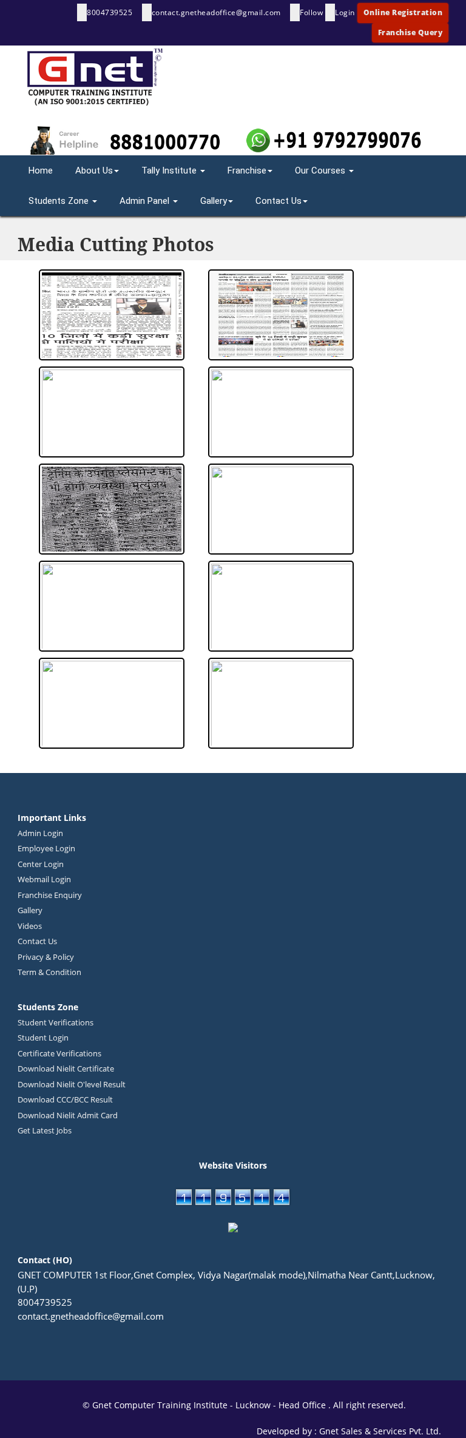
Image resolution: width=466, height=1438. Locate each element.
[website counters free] (233, 1195)
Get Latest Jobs (45, 1130)
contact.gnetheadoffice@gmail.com (217, 12)
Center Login (41, 864)
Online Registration (403, 12)
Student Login (43, 1037)
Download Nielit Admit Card (68, 1115)
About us (94, 170)
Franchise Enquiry (50, 894)
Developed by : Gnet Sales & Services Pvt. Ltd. (352, 1431)
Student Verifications (55, 1022)
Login (345, 12)
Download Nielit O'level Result (72, 1084)
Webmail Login (44, 879)
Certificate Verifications (59, 1053)
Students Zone (60, 200)
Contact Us (278, 200)
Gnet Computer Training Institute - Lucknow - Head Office (210, 1405)
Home (41, 170)
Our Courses (321, 170)
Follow (311, 12)
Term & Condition (49, 972)
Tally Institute (170, 170)
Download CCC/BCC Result (65, 1099)
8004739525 (111, 12)
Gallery (213, 200)
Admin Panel (146, 200)
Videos (30, 925)
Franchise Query (410, 32)
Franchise (247, 170)
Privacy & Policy (46, 956)
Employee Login (46, 848)
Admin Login (40, 833)
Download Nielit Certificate (66, 1068)
